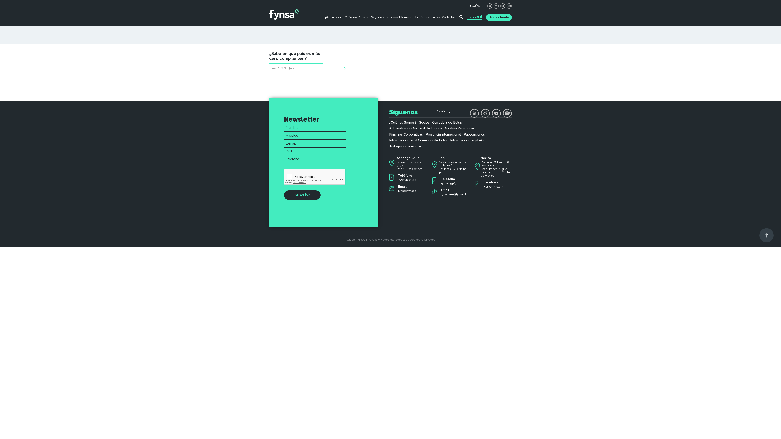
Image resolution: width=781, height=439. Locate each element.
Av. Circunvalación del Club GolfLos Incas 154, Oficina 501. (453, 167)
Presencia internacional (443, 134)
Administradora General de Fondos (415, 128)
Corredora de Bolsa (447, 122)
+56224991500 (407, 179)
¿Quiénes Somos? (402, 122)
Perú (442, 158)
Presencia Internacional (401, 17)
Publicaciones (429, 17)
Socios (353, 17)
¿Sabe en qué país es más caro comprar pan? (294, 56)
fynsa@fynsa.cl (407, 190)
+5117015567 (448, 183)
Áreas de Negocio (370, 17)
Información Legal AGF (468, 140)
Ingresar (473, 16)
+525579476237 (493, 186)
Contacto (448, 17)
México (486, 158)
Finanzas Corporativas (406, 134)
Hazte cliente (499, 17)
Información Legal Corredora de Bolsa (418, 140)
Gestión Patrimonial (460, 128)
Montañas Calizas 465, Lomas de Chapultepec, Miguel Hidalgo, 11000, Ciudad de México (496, 168)
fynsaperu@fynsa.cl (453, 194)
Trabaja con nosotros (405, 146)
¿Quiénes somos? (336, 17)
